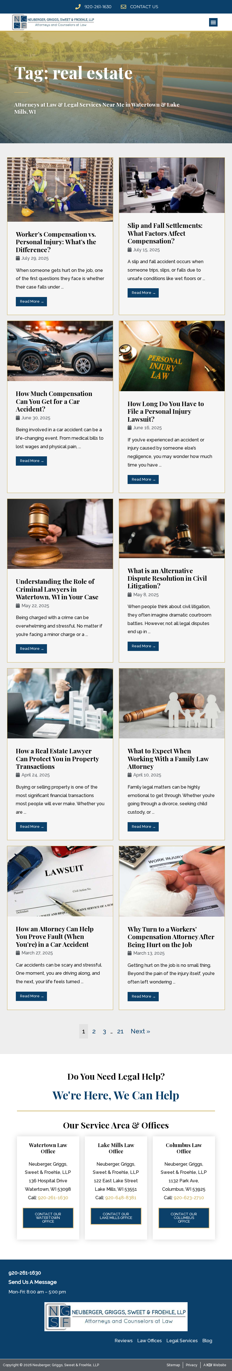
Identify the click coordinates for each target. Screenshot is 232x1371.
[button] (213, 22)
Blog (207, 1340)
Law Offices (149, 1340)
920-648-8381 (120, 1197)
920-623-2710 (189, 1197)
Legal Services (182, 1340)
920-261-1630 (53, 1197)
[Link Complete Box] (60, 236)
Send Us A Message (32, 1282)
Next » (140, 1031)
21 (120, 1031)
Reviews (124, 1340)
